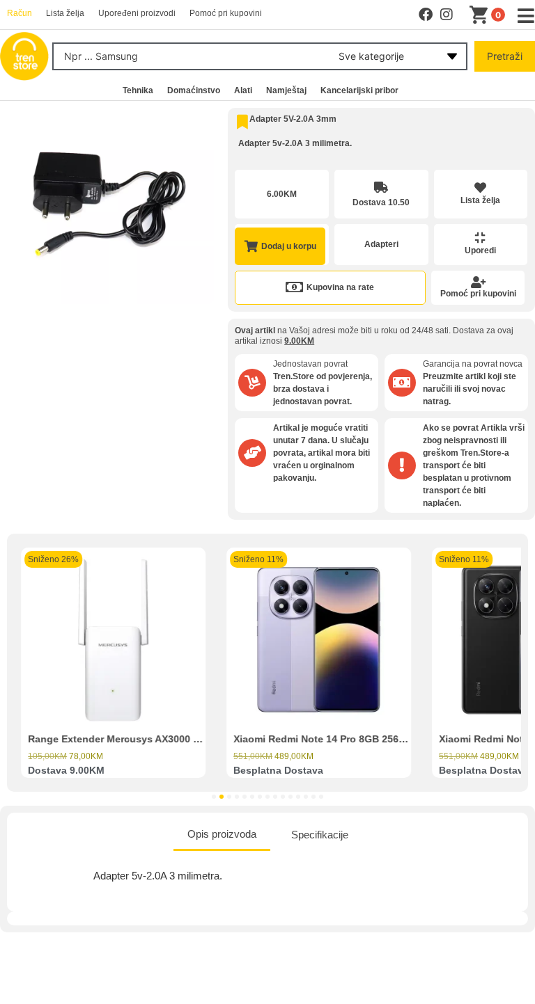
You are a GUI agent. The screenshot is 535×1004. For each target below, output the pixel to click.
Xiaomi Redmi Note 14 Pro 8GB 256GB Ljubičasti (348, 738)
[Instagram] (446, 15)
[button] (214, 797)
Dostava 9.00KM (66, 770)
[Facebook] (426, 15)
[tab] (221, 836)
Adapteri (381, 244)
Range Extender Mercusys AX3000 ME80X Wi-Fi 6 (144, 738)
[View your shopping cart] (481, 15)
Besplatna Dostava (278, 770)
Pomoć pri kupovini (478, 293)
